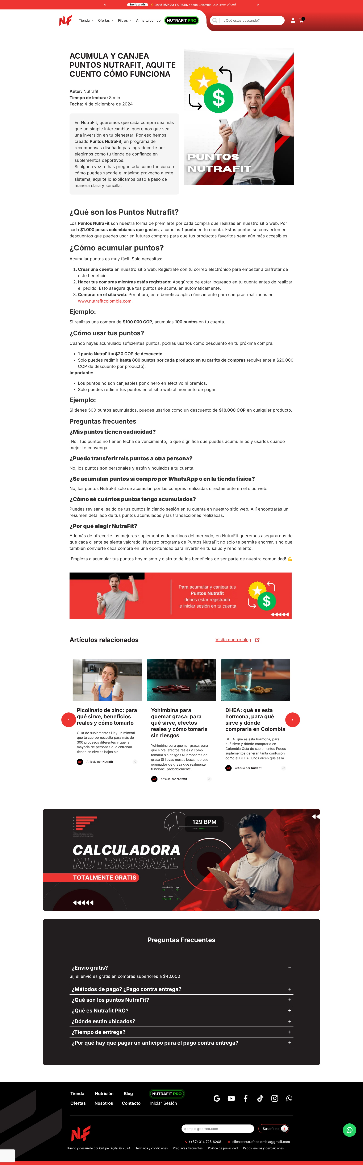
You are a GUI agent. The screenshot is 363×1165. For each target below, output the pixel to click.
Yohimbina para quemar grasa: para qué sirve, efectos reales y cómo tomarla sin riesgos (107, 723)
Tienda (84, 20)
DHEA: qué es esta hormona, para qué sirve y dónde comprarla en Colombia (181, 723)
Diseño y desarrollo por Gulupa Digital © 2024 (98, 1148)
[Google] (216, 1098)
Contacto (131, 1103)
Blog (128, 1093)
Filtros (123, 20)
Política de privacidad (223, 1148)
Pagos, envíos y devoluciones (263, 1148)
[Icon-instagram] (274, 1098)
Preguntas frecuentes (188, 1148)
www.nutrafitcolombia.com (105, 301)
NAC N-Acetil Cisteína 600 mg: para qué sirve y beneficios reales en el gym (255, 723)
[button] (105, 5)
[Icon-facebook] (245, 1098)
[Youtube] (231, 1098)
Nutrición (104, 1093)
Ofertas (104, 20)
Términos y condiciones (151, 1148)
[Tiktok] (260, 1098)
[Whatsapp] (289, 1098)
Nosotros (104, 1103)
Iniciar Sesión (163, 1103)
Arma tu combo (148, 20)
